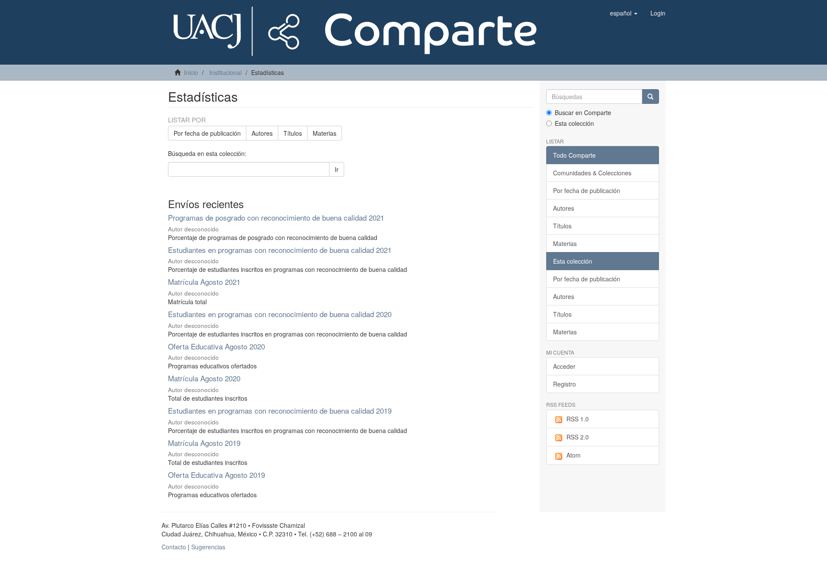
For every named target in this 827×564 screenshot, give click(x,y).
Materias (324, 133)
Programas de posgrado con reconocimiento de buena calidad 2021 (276, 217)
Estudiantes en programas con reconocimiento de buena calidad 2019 (280, 410)
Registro (564, 384)
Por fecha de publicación (207, 133)
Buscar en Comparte (583, 112)
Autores (262, 133)
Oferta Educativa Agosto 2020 (216, 346)
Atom (573, 455)
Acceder (564, 366)
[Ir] (650, 96)
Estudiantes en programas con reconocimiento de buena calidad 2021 (280, 249)
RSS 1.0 (577, 418)
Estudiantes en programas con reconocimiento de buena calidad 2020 (280, 313)
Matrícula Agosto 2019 (204, 442)
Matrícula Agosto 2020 (205, 378)
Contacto (174, 546)
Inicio (191, 72)
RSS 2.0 (577, 437)
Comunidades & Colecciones (592, 172)
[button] (623, 13)
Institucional (225, 72)
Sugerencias (208, 546)
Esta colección (574, 123)
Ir (337, 169)
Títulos (292, 133)
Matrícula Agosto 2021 (205, 281)
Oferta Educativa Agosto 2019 (216, 474)
